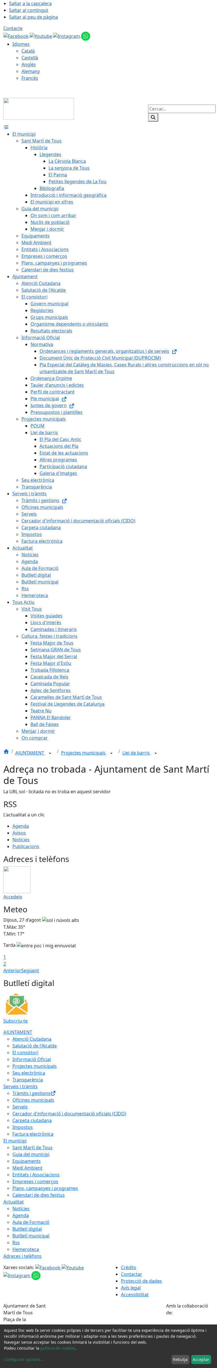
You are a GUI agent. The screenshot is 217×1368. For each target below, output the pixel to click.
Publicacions (25, 846)
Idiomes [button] (21, 44)
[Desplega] (50, 753)
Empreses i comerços (35, 1181)
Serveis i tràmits (20, 1086)
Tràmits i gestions (31, 1093)
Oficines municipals (33, 1100)
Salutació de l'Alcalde (34, 1046)
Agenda (20, 826)
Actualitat (13, 1202)
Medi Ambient (27, 1168)
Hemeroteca (25, 1249)
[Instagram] (67, 36)
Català (28, 51)
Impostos (22, 1127)
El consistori (25, 1052)
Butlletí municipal (30, 1236)
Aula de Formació (30, 1222)
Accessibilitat (135, 1294)
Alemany (30, 71)
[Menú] (6, 127)
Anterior (12, 970)
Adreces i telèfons (22, 1256)
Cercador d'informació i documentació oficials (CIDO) (69, 1113)
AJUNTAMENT (30, 753)
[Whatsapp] (85, 36)
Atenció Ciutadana (31, 1039)
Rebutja (180, 1359)
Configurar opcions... (24, 1359)
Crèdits (128, 1267)
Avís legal (131, 1288)
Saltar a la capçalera (30, 3)
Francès (29, 78)
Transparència (27, 1080)
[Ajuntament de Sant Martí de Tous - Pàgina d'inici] (38, 108)
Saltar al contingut (28, 10)
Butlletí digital (27, 1229)
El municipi (15, 1141)
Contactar (131, 1274)
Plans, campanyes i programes (45, 1188)
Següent (30, 970)
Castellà (29, 58)
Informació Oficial (31, 1059)
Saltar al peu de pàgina (33, 17)
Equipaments (26, 1161)
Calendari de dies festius (38, 1195)
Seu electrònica (28, 1073)
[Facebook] (16, 36)
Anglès (28, 64)
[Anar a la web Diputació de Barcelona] (190, 1323)
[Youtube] (41, 36)
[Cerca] (153, 117)
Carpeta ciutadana (32, 1120)
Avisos (19, 833)
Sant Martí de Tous (32, 1147)
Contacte (13, 28)
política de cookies (57, 1348)
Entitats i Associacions (36, 1175)
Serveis (20, 1107)
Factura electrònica (32, 1134)
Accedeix (12, 897)
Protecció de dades (141, 1281)
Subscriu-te (15, 1021)
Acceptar (201, 1359)
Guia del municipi (30, 1154)
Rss (16, 1242)
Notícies (21, 840)
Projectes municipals (84, 753)
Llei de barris (136, 753)
